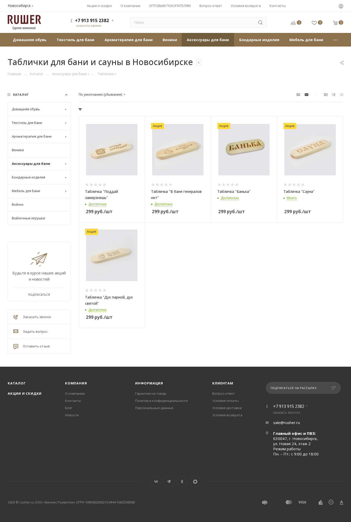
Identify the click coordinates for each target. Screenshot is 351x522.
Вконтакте (155, 481)
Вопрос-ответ (223, 393)
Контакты (73, 400)
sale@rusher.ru (286, 422)
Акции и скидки (25, 393)
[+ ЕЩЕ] (335, 40)
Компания (76, 383)
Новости (72, 415)
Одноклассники (182, 481)
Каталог (17, 383)
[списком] (333, 94)
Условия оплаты (225, 400)
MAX (195, 481)
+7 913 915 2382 (92, 20)
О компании (75, 393)
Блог (68, 408)
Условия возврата (227, 415)
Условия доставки (227, 408)
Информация (149, 383)
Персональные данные (154, 408)
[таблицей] (341, 94)
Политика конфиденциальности (161, 400)
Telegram (168, 481)
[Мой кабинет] (341, 7)
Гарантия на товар (150, 393)
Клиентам (222, 383)
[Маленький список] (298, 94)
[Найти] (260, 22)
